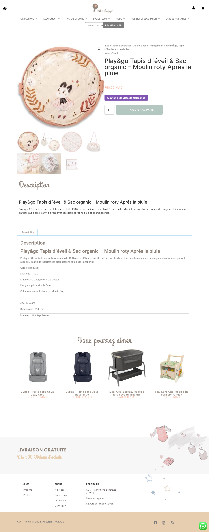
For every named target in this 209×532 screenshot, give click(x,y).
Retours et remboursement (100, 503)
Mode (119, 18)
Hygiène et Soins (75, 18)
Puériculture (27, 18)
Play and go (170, 45)
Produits (27, 489)
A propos (60, 489)
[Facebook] (155, 523)
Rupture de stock (82, 403)
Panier (26, 495)
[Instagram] (164, 523)
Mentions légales (95, 498)
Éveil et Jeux (100, 18)
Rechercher (113, 25)
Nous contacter (63, 495)
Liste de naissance (176, 18)
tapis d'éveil (111, 52)
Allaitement (50, 18)
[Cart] (203, 7)
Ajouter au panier (142, 110)
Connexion (60, 505)
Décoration (125, 45)
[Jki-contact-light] (189, 523)
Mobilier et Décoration (144, 18)
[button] (99, 49)
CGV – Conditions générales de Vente (101, 491)
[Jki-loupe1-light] (180, 523)
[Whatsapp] (172, 523)
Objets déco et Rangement (148, 45)
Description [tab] (28, 232)
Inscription (60, 500)
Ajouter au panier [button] (37, 403)
